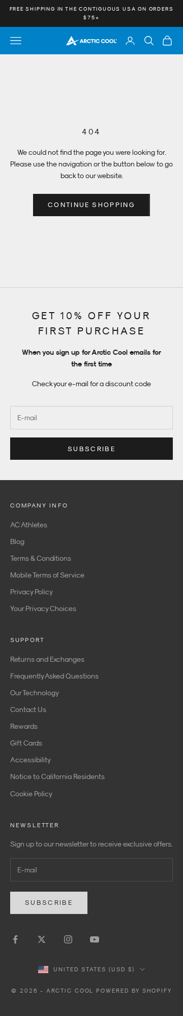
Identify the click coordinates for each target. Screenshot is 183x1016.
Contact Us (28, 709)
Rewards (24, 726)
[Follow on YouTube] (94, 939)
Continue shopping (91, 205)
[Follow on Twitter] (42, 939)
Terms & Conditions (40, 558)
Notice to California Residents (57, 776)
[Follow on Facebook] (15, 939)
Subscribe (91, 449)
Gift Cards (26, 743)
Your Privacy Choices (43, 608)
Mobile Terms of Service (47, 575)
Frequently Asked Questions (54, 676)
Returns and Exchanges (47, 659)
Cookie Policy (31, 794)
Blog (17, 541)
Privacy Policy (31, 592)
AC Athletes (28, 525)
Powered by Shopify (134, 991)
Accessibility (30, 760)
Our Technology (34, 693)
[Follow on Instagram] (68, 939)
